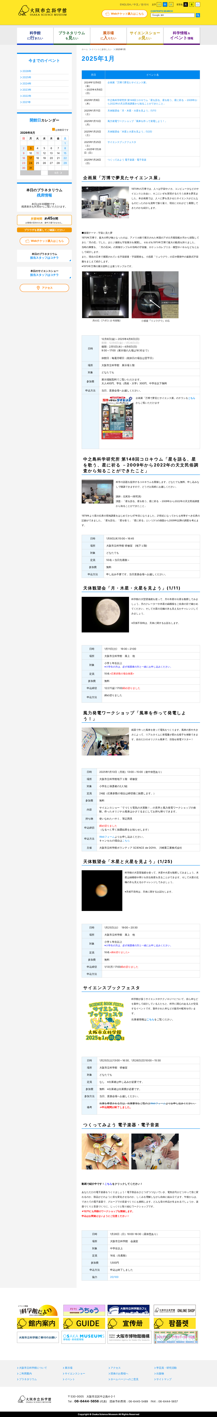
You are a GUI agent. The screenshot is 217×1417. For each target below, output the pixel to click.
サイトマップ (164, 1379)
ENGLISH (125, 4)
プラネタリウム (28, 1379)
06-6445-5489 (138, 1401)
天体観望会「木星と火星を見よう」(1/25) (130, 131)
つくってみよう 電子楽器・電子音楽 (127, 159)
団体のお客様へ (119, 1373)
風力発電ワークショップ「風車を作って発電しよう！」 (137, 121)
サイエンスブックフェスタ (122, 142)
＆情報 (181, 35)
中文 (136, 4)
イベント (70, 1379)
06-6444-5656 (86, 1401)
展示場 (68, 1367)
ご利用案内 (25, 1373)
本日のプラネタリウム (44, 255)
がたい (145, 35)
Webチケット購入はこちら (127, 13)
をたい (71, 35)
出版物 (160, 1373)
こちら (108, 1183)
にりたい (108, 35)
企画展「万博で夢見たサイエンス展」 (128, 82)
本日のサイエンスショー (44, 272)
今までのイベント (44, 60)
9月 (56, 173)
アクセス (47, 287)
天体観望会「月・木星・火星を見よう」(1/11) (132, 110)
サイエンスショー (75, 1373)
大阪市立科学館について (33, 1367)
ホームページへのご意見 (125, 1379)
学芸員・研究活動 (166, 1367)
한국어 (145, 4)
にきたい (35, 35)
